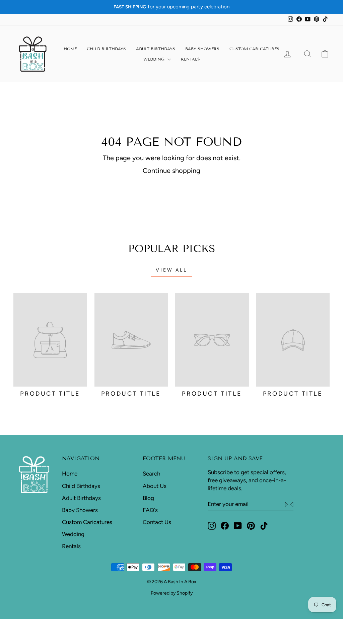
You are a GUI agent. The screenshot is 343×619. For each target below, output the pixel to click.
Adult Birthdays (155, 48)
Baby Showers (202, 48)
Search (151, 473)
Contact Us (157, 522)
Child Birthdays (106, 48)
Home (70, 48)
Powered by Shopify (172, 593)
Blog (148, 498)
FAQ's (150, 510)
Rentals (190, 59)
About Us (154, 486)
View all (172, 270)
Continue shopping (171, 171)
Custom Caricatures (254, 48)
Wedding (154, 59)
